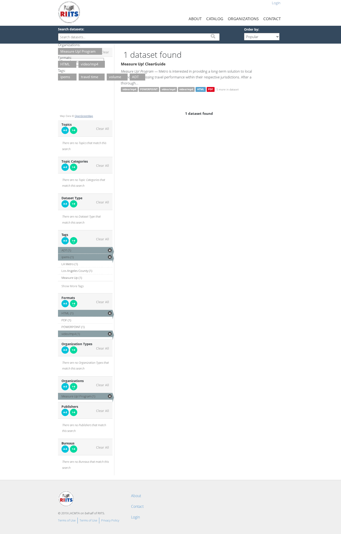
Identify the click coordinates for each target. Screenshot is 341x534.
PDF (210, 89)
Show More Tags (72, 286)
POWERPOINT (149, 89)
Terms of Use (67, 520)
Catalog (214, 18)
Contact (272, 18)
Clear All (102, 129)
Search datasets (70, 29)
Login (276, 2)
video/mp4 (129, 89)
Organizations (243, 18)
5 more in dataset (227, 89)
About (195, 18)
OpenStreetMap (84, 116)
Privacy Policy (110, 520)
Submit (213, 36)
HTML (200, 89)
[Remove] (98, 51)
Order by (251, 29)
